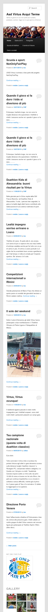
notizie (15, 85)
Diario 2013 (19, 40)
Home (9, 40)
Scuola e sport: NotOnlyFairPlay (16, 62)
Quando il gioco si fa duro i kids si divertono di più (19, 99)
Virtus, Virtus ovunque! (14, 399)
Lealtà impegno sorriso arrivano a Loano (17, 228)
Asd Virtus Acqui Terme (23, 14)
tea (25, 68)
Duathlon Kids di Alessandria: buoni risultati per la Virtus (19, 183)
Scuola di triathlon (13, 45)
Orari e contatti (12, 50)
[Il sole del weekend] (24, 355)
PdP (25, 107)
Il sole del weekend (18, 311)
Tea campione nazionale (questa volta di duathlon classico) (18, 441)
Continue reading (13, 80)
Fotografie (29, 40)
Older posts (11, 546)
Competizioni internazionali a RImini (16, 278)
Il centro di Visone (29, 45)
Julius (26, 450)
